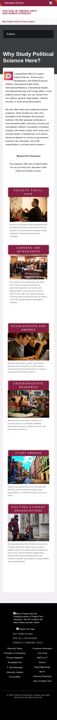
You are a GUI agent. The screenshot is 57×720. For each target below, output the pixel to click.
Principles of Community (15, 653)
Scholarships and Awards (28, 328)
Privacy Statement (15, 658)
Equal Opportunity (42, 667)
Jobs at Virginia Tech (42, 681)
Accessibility (14, 677)
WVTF (42, 672)
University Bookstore (42, 676)
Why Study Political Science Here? (18, 21)
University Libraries (14, 672)
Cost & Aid (42, 653)
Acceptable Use (15, 662)
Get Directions (24, 634)
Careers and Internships (28, 250)
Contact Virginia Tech (28, 643)
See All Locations (26, 638)
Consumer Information (42, 648)
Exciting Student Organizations (28, 509)
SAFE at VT (42, 658)
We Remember (16, 667)
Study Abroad (28, 453)
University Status (14, 648)
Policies (42, 662)
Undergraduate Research (28, 385)
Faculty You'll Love (28, 192)
